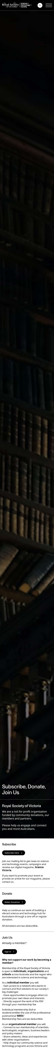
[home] (17, 5)
